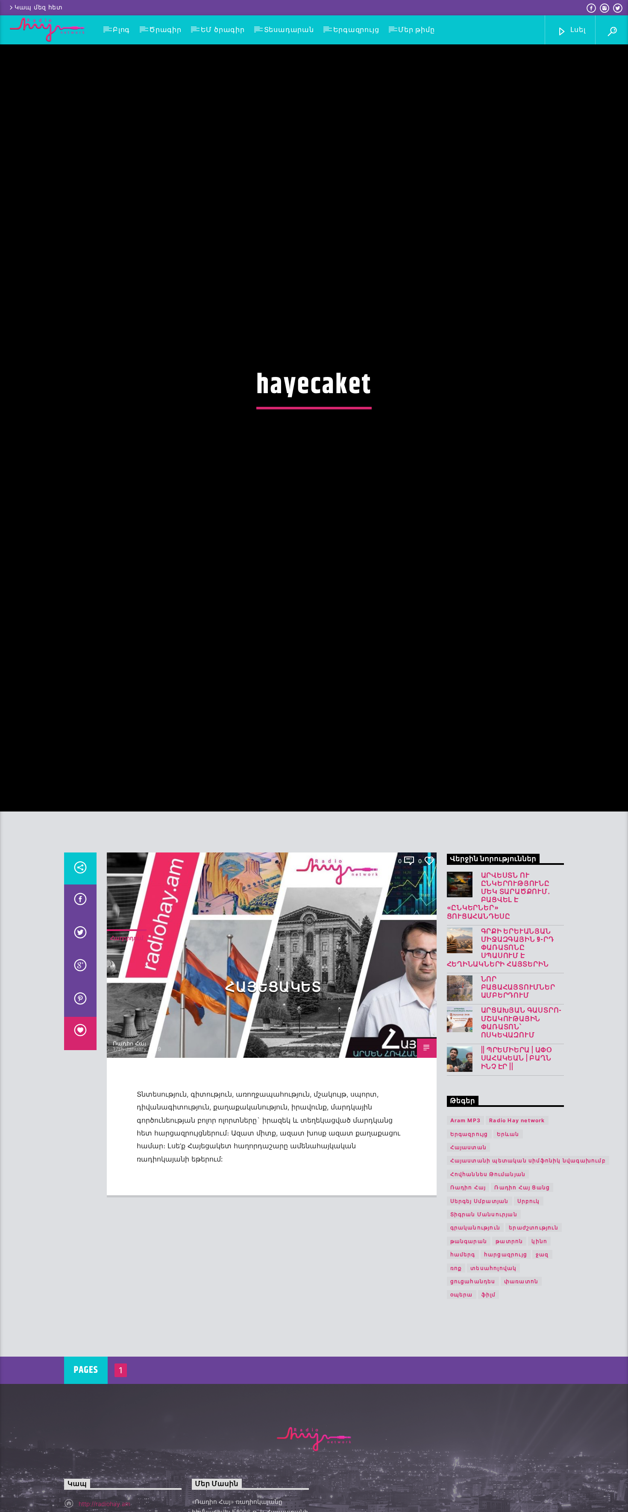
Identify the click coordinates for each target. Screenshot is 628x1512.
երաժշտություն (533, 1293)
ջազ (542, 1319)
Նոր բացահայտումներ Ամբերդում (518, 1052)
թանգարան (468, 1306)
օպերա (461, 1360)
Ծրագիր (165, 30)
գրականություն (475, 1293)
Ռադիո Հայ (129, 1108)
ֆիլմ (488, 1360)
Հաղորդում (126, 1002)
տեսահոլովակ (493, 1333)
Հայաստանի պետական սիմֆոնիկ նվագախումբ (528, 1226)
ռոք (456, 1333)
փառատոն (521, 1346)
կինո (539, 1306)
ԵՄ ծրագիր (223, 30)
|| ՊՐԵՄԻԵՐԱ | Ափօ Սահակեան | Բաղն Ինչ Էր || (517, 1124)
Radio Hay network (517, 1185)
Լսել (577, 30)
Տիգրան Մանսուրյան (483, 1279)
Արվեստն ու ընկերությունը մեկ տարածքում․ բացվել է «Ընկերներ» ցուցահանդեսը (498, 961)
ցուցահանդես (473, 1346)
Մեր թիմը (416, 30)
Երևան (508, 1199)
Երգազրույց (356, 30)
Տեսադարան (289, 30)
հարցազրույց (505, 1319)
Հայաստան (468, 1212)
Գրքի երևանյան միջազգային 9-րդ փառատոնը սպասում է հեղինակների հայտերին (500, 1012)
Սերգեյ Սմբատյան (479, 1266)
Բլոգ (121, 30)
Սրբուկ (528, 1266)
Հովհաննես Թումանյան (488, 1239)
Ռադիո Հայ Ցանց (522, 1252)
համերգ (462, 1319)
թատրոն (509, 1306)
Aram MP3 (465, 1185)
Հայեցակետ (273, 1052)
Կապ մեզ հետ (39, 7)
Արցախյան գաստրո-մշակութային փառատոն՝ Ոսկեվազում (521, 1088)
